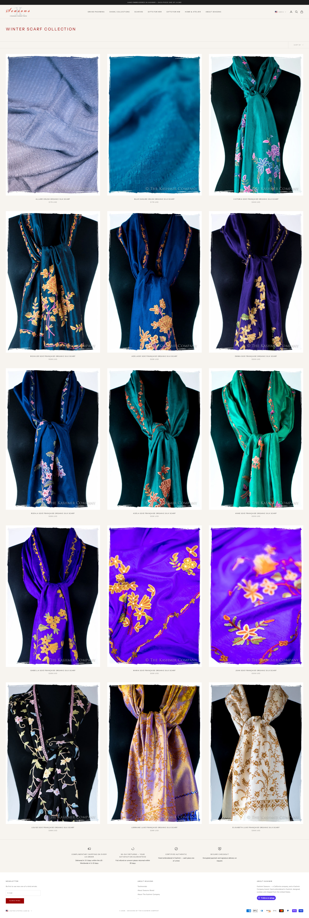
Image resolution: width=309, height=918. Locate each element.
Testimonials (142, 886)
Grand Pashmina (96, 12)
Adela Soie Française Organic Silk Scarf (154, 513)
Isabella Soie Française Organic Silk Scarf (53, 670)
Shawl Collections (119, 12)
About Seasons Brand (146, 890)
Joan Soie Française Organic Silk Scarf (256, 670)
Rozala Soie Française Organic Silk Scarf (53, 513)
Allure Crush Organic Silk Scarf (53, 199)
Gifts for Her (155, 12)
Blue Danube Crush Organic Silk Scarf (154, 199)
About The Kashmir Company (149, 894)
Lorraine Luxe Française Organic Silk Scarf (154, 827)
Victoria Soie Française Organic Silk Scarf (256, 199)
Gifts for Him (173, 12)
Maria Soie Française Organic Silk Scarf (154, 670)
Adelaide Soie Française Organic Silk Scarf (154, 356)
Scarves (138, 12)
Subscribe (15, 901)
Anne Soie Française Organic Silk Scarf (256, 513)
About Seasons (213, 12)
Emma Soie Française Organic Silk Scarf (256, 356)
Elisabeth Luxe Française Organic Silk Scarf (256, 827)
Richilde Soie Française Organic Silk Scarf (53, 356)
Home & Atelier (193, 12)
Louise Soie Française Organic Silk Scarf (53, 827)
